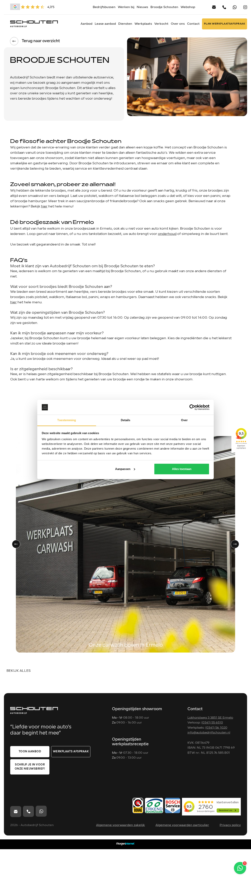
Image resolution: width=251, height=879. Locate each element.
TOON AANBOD (30, 751)
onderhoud (167, 234)
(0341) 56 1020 (216, 727)
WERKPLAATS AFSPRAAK (71, 751)
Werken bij (126, 7)
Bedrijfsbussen (104, 7)
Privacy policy (230, 825)
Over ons (178, 23)
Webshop (188, 7)
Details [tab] (125, 420)
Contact (193, 23)
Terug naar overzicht (41, 41)
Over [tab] (184, 420)
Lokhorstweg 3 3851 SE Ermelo (210, 717)
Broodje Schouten (164, 7)
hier (44, 206)
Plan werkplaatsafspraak (224, 24)
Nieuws (142, 7)
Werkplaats (143, 23)
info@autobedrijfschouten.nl (208, 732)
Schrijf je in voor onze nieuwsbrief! (30, 766)
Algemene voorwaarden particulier (182, 825)
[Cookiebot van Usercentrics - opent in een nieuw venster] (192, 407)
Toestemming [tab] (66, 420)
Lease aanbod (105, 23)
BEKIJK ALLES (18, 671)
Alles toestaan (181, 469)
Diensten (125, 23)
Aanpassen (122, 469)
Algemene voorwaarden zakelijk (120, 825)
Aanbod (86, 23)
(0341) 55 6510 (212, 722)
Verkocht (161, 23)
